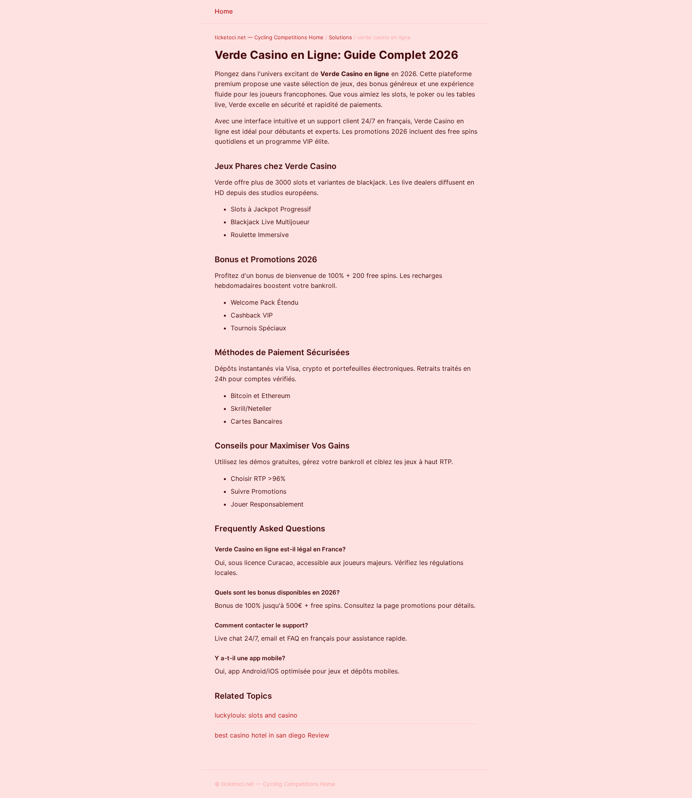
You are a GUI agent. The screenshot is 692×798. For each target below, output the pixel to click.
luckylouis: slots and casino (256, 715)
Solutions (340, 37)
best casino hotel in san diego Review (272, 735)
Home (224, 11)
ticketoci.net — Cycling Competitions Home (269, 37)
